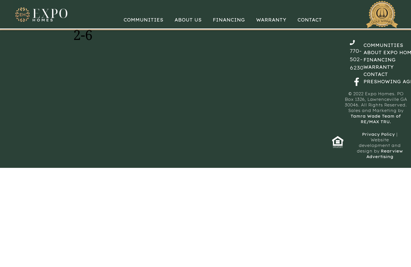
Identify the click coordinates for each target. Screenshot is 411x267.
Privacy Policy (378, 134)
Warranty (271, 20)
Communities (143, 20)
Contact (309, 20)
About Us (188, 20)
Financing (229, 20)
